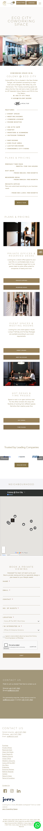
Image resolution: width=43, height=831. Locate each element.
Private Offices (7, 748)
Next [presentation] (40, 458)
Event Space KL (7, 754)
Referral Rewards (7, 772)
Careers (4, 774)
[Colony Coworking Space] (7, 3)
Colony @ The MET (8, 763)
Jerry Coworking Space (9, 809)
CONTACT (8, 599)
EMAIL (6, 590)
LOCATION (8, 617)
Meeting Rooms (7, 756)
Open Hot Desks (7, 752)
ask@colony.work (13, 690)
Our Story (5, 765)
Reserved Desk (7, 750)
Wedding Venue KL (8, 761)
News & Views (7, 776)
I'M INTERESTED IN (12, 626)
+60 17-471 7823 (14, 688)
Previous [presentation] (4, 458)
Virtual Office (6, 759)
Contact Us (6, 785)
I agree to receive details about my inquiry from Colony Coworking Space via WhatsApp (21, 637)
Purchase (5, 745)
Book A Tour (21, 2)
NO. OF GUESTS (11, 608)
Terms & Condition (8, 778)
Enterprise (5, 767)
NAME (6, 581)
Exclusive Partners (8, 769)
